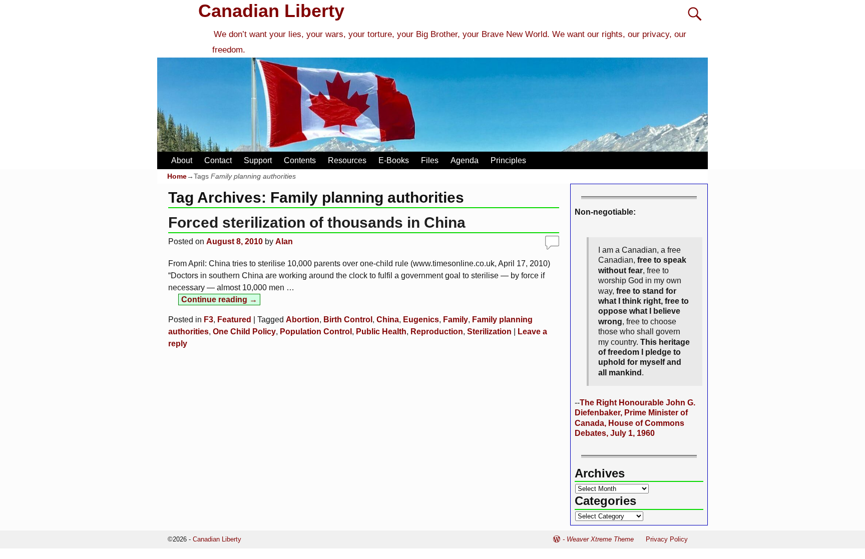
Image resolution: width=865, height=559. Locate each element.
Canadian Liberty (271, 11)
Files (430, 160)
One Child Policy (244, 331)
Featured (234, 319)
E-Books (393, 160)
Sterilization (489, 331)
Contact (218, 160)
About (181, 160)
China (387, 319)
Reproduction (436, 331)
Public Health (381, 331)
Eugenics (421, 319)
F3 (208, 319)
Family (455, 319)
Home (177, 176)
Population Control (316, 331)
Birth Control (347, 319)
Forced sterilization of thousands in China (317, 222)
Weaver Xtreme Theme (600, 539)
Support (258, 160)
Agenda (465, 160)
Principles (508, 160)
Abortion (302, 319)
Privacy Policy (667, 539)
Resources (347, 160)
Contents (300, 160)
